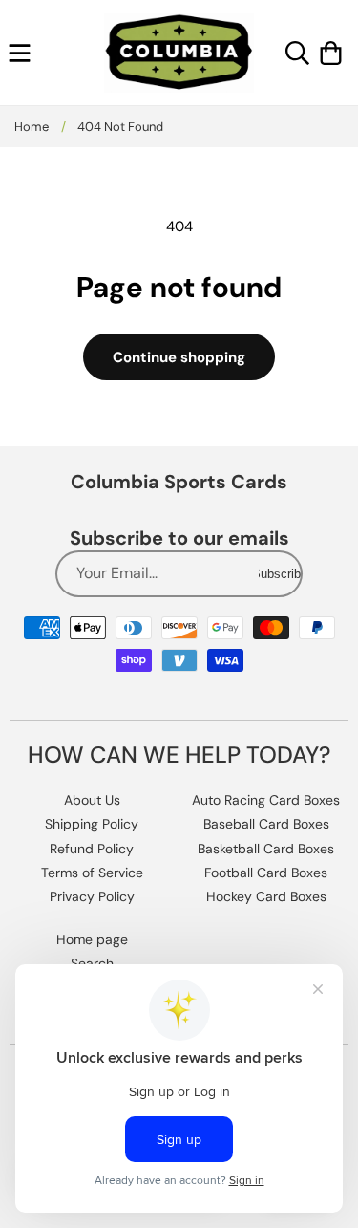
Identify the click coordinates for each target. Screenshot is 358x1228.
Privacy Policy (92, 896)
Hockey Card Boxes (266, 896)
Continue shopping (179, 357)
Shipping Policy (91, 823)
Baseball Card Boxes (266, 823)
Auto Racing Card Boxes (266, 799)
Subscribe (280, 574)
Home (31, 126)
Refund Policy (92, 848)
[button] (19, 53)
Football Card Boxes (265, 872)
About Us (92, 799)
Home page (92, 939)
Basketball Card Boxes (266, 848)
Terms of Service (92, 872)
